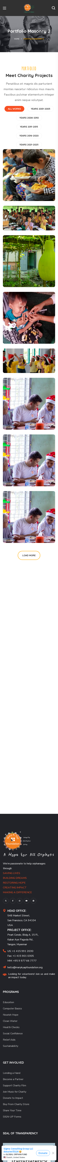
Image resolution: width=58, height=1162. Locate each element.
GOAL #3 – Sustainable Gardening (22, 269)
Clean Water (10, 1021)
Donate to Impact (13, 1098)
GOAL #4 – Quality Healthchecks (28, 328)
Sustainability (10, 1046)
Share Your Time (12, 1110)
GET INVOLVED (13, 1062)
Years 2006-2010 (29, 117)
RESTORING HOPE (14, 883)
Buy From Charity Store (16, 1104)
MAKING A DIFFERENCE (17, 892)
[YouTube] (26, 901)
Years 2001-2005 (40, 108)
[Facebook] (12, 901)
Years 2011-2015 (29, 126)
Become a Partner (13, 1079)
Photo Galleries (25, 530)
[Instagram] (19, 901)
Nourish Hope (10, 1015)
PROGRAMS (11, 992)
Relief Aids (9, 1040)
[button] (53, 8)
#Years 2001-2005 (22, 279)
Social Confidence (13, 1033)
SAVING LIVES (11, 873)
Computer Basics (12, 1008)
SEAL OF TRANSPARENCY (20, 1133)
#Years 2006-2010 (22, 535)
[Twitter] (6, 901)
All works (14, 108)
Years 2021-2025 (29, 144)
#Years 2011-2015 (22, 223)
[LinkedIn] (33, 901)
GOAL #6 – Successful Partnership (22, 412)
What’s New (22, 473)
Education (8, 1002)
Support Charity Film (14, 1085)
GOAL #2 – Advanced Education (20, 212)
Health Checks (11, 1027)
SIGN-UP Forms (12, 1116)
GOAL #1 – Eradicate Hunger (27, 186)
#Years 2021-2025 (22, 336)
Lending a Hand (11, 1073)
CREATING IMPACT (15, 887)
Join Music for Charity (14, 1092)
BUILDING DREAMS (15, 878)
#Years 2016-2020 (22, 193)
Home (16, 39)
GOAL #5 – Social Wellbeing (27, 358)
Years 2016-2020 (29, 135)
